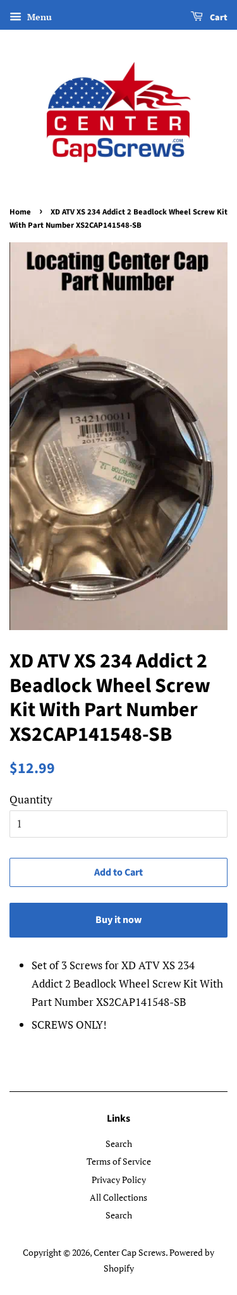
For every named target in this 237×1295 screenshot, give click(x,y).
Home (20, 212)
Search (119, 1143)
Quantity (30, 799)
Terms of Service (119, 1161)
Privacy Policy (119, 1180)
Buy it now (118, 920)
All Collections (118, 1197)
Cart (218, 17)
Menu (38, 17)
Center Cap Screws (130, 1252)
